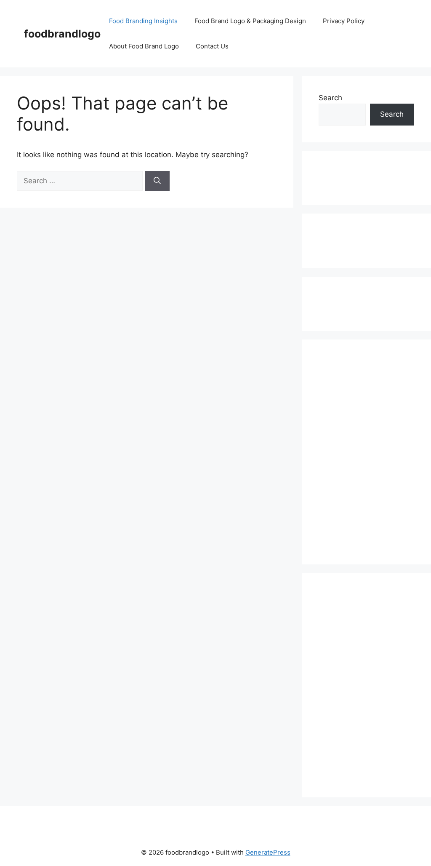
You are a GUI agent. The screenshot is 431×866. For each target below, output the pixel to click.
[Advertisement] (354, 176)
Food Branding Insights (143, 21)
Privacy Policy (343, 21)
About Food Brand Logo (144, 46)
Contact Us (212, 46)
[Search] (157, 181)
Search (330, 98)
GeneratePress (267, 852)
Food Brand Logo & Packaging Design (250, 21)
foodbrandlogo (62, 33)
